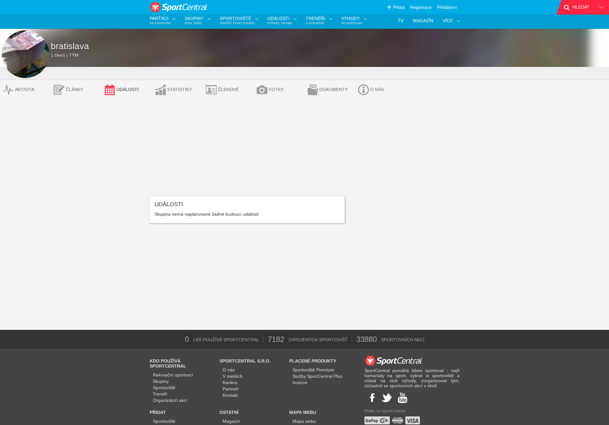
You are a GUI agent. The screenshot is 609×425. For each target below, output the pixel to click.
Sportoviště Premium (313, 369)
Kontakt (230, 395)
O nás (229, 369)
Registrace (421, 7)
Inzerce (299, 382)
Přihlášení (447, 7)
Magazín (231, 421)
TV (400, 20)
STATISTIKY (179, 89)
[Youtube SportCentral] (402, 398)
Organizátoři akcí (170, 400)
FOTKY (276, 89)
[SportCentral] (179, 7)
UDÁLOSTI (127, 89)
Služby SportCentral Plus (317, 376)
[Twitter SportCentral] (387, 398)
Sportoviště (164, 387)
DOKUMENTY (333, 89)
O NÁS (377, 89)
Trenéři (160, 393)
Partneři (231, 388)
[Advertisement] (304, 148)
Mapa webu (304, 421)
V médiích (233, 376)
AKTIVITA (24, 89)
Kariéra (230, 382)
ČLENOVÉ (228, 89)
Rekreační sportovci (173, 374)
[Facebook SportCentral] (371, 398)
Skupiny (161, 381)
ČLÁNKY (74, 89)
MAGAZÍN (423, 20)
